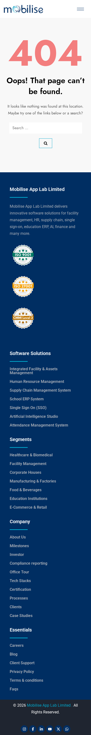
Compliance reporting (28, 563)
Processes (19, 598)
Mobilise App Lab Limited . (50, 705)
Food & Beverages (25, 490)
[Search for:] (46, 128)
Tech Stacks (20, 580)
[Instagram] (24, 729)
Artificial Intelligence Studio (34, 416)
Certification (20, 589)
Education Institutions (28, 498)
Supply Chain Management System (40, 390)
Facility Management (28, 463)
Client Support (22, 663)
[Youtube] (49, 729)
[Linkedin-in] (41, 729)
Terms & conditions (26, 680)
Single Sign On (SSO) (28, 407)
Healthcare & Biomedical (31, 455)
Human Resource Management (37, 381)
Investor (17, 554)
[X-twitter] (58, 729)
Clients (16, 607)
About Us (18, 537)
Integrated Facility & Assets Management (34, 371)
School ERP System (27, 399)
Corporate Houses (25, 472)
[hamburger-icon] (80, 9)
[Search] (45, 143)
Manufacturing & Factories (33, 481)
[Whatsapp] (66, 729)
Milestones (19, 546)
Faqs (14, 689)
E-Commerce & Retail (28, 507)
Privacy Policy (22, 671)
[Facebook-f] (32, 729)
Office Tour (19, 572)
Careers (17, 645)
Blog (13, 654)
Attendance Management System (39, 425)
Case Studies (21, 615)
